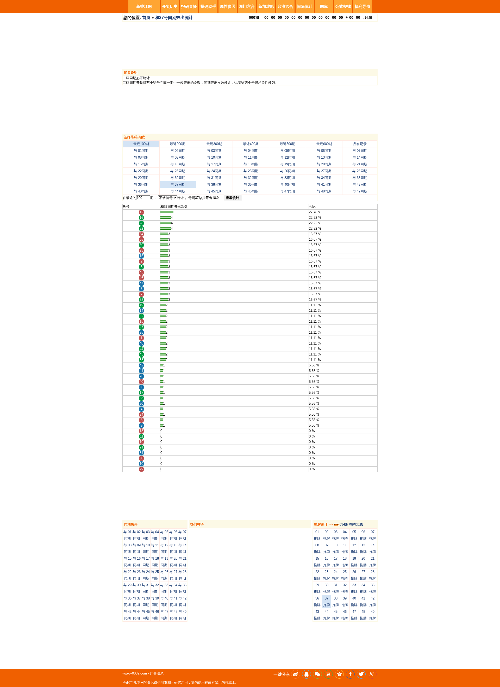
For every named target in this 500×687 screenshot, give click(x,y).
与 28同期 (359, 171)
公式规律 (343, 6)
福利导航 (362, 6)
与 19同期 (287, 164)
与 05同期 (287, 151)
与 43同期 (141, 191)
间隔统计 (304, 6)
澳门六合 (247, 6)
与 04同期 (250, 151)
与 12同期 (287, 157)
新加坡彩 (266, 6)
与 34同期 (324, 178)
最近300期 (214, 144)
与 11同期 (250, 157)
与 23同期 (177, 171)
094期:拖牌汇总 (351, 524)
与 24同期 (214, 171)
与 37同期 (177, 184)
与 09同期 (177, 157)
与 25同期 (250, 171)
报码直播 (189, 6)
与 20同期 (324, 164)
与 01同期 (141, 151)
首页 (146, 17)
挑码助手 (208, 6)
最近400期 (251, 144)
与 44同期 (177, 191)
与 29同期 (141, 178)
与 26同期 (287, 171)
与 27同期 (324, 171)
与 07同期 (359, 151)
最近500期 (287, 144)
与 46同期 (250, 191)
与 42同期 (359, 184)
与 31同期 (214, 178)
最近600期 (324, 144)
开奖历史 (170, 6)
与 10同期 (214, 157)
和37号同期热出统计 (174, 17)
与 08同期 (141, 157)
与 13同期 (324, 157)
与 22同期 (141, 171)
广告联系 (157, 673)
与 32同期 (250, 178)
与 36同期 (141, 184)
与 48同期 (324, 191)
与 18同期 (250, 164)
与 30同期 (177, 178)
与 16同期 (177, 164)
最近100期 (141, 144)
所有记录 (360, 144)
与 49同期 (359, 191)
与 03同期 (214, 151)
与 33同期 (287, 178)
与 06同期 (324, 151)
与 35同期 (359, 178)
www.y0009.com (134, 673)
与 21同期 (359, 164)
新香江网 (144, 6)
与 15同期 (141, 164)
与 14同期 (359, 157)
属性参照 (227, 6)
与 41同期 (324, 184)
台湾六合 (285, 6)
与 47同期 (287, 191)
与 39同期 (250, 184)
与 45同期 (214, 191)
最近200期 (177, 144)
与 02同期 (177, 151)
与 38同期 (214, 184)
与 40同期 (287, 184)
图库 (324, 6)
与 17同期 (214, 164)
